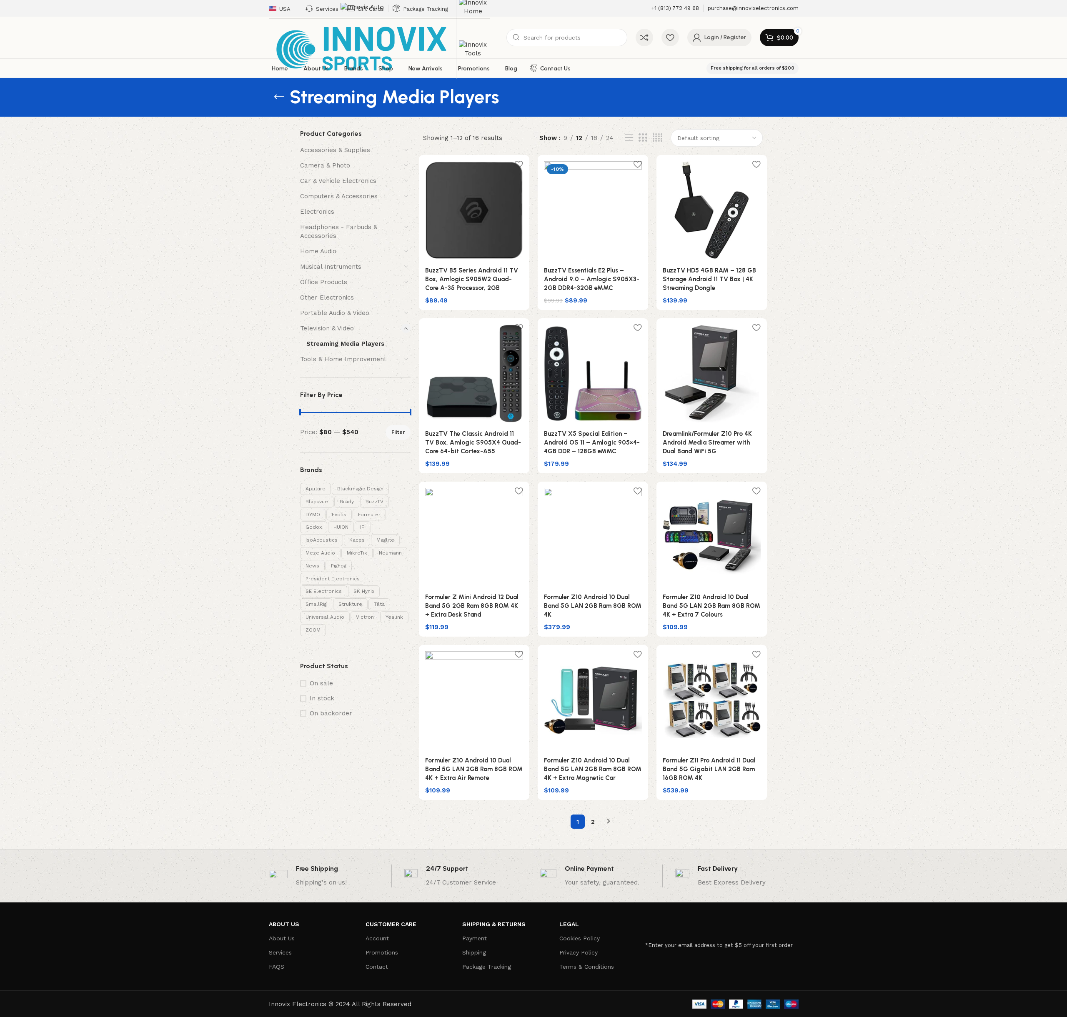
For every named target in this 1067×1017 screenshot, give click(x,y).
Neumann (390, 553)
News (312, 566)
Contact (377, 966)
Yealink (394, 617)
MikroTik (357, 553)
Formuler (369, 514)
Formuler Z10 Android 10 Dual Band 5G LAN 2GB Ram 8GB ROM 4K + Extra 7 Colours (711, 605)
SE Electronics (324, 591)
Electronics (317, 211)
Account (377, 938)
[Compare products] (644, 37)
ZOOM (313, 630)
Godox (314, 527)
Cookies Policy (579, 938)
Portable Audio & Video (334, 313)
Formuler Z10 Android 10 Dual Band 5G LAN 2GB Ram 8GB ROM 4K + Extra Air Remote (474, 769)
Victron (365, 617)
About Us (282, 938)
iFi (363, 527)
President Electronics (333, 579)
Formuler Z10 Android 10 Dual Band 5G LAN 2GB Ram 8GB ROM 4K (592, 605)
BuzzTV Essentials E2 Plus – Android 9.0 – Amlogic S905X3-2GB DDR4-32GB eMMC (591, 279)
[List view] (629, 138)
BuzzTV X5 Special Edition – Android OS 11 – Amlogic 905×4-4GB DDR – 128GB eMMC (592, 442)
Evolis (339, 514)
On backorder (331, 713)
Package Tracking (486, 966)
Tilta (379, 604)
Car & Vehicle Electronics (338, 181)
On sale (321, 683)
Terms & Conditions (586, 966)
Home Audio (318, 251)
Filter (398, 432)
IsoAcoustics (322, 540)
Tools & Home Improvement (343, 359)
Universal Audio (325, 617)
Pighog (338, 566)
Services (280, 952)
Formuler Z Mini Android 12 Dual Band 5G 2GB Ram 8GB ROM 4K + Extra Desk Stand (471, 605)
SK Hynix (363, 591)
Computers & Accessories (339, 196)
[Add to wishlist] (518, 164)
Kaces (357, 540)
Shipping (474, 952)
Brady (347, 502)
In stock (322, 698)
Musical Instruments (330, 266)
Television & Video (327, 328)
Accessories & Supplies (335, 150)
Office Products (323, 282)
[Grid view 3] (643, 138)
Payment (474, 938)
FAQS (276, 966)
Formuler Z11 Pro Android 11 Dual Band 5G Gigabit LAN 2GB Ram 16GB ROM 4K (709, 769)
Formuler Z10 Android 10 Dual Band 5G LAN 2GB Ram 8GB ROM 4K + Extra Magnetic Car (592, 769)
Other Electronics (327, 297)
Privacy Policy (578, 952)
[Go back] (279, 97)
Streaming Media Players (345, 343)
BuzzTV (374, 502)
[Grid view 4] (657, 138)
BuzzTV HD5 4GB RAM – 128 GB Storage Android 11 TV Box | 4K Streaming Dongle (709, 279)
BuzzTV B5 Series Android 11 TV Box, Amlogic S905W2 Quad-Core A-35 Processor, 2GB (471, 279)
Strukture (350, 604)
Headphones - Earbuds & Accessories (338, 231)
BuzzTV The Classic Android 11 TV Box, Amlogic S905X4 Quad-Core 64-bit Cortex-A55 (473, 442)
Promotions (382, 952)
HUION (340, 527)
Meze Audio (320, 553)
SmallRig (316, 604)
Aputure (316, 489)
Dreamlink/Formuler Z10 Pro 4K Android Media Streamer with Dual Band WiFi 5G (707, 442)
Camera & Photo (325, 165)
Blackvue (317, 502)
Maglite (385, 540)
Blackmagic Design (360, 489)
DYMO (313, 514)
